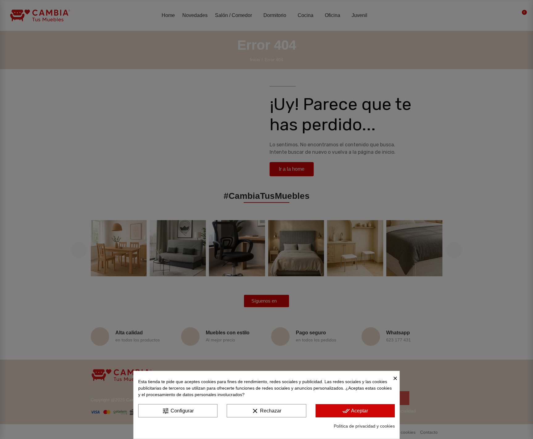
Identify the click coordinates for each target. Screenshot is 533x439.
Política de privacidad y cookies (364, 426)
